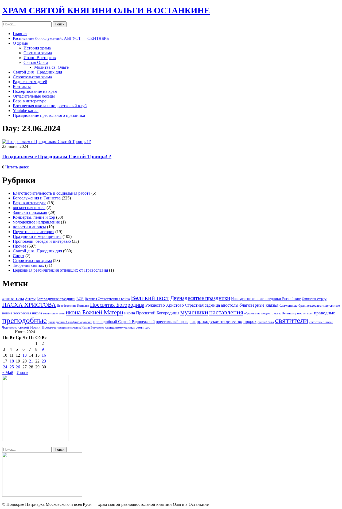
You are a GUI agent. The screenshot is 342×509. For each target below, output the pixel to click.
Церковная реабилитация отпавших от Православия (60, 270)
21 (31, 361)
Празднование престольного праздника (49, 115)
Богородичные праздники (56, 299)
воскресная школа (29, 207)
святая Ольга (266, 321)
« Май (7, 372)
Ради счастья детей (30, 81)
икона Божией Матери (94, 312)
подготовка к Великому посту (283, 313)
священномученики (120, 327)
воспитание (50, 313)
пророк (249, 321)
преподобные (24, 320)
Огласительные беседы (34, 96)
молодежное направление (36, 222)
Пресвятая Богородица (117, 305)
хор (147, 327)
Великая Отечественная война (107, 299)
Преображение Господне (73, 305)
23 (44, 361)
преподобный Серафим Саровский (70, 322)
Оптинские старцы (314, 299)
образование (252, 313)
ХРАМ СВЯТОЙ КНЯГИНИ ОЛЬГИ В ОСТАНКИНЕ (106, 10)
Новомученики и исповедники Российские (266, 298)
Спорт (18, 255)
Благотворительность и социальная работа (51, 193)
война (7, 313)
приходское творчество (219, 321)
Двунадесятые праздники (200, 298)
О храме (20, 43)
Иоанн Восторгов (40, 57)
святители (291, 320)
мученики (194, 312)
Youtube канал (25, 110)
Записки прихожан (30, 212)
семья (140, 327)
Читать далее (17, 167)
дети (62, 313)
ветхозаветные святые (323, 305)
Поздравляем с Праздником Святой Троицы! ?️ (56, 156)
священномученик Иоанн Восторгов (80, 327)
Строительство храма (32, 77)
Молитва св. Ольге (51, 67)
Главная (20, 33)
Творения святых (28, 265)
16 (44, 355)
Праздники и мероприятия (37, 236)
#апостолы (13, 298)
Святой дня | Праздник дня (37, 72)
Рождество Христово (164, 305)
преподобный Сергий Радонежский (124, 321)
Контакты (22, 86)
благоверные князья (258, 305)
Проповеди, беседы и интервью (42, 241)
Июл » (22, 372)
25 (12, 367)
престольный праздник (176, 321)
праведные (324, 312)
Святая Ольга (36, 62)
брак (301, 305)
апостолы (229, 305)
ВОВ (80, 299)
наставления (226, 312)
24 (5, 367)
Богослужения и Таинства (37, 198)
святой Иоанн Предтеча (37, 327)
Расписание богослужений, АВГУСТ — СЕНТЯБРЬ (61, 38)
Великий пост (150, 297)
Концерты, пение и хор (34, 217)
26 (18, 367)
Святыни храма (38, 53)
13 (24, 355)
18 (12, 361)
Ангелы (30, 299)
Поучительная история (33, 231)
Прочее (19, 246)
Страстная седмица (202, 305)
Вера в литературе (29, 101)
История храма (37, 48)
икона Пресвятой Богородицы (151, 312)
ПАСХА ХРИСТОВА (29, 305)
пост (310, 313)
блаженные (288, 305)
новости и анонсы (29, 227)
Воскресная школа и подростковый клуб (50, 105)
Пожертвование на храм (35, 91)
